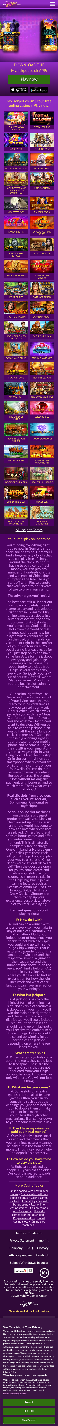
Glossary (42, 1248)
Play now (29, 79)
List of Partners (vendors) (15, 1394)
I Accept (29, 1402)
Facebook (42, 1255)
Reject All (28, 1411)
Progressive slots (24, 1218)
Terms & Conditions (29, 1233)
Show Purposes (29, 1420)
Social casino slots (29, 1220)
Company (16, 1248)
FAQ (30, 1248)
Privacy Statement (22, 1240)
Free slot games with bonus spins (30, 1203)
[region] (29, 1372)
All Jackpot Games (29, 530)
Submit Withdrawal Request (29, 1262)
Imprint (43, 1240)
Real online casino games (27, 1206)
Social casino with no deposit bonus (29, 1196)
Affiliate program (20, 1255)
